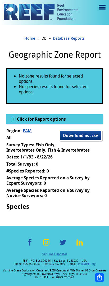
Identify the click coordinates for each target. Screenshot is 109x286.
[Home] (41, 12)
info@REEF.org (87, 264)
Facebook (29, 245)
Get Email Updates (54, 254)
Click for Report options (41, 119)
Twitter (63, 245)
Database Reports (69, 38)
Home (29, 38)
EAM (27, 131)
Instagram (46, 245)
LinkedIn (79, 245)
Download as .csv (80, 135)
